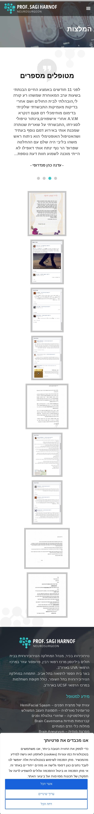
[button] (55, 178)
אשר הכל (46, 784)
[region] (47, 773)
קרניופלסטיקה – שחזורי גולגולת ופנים (61, 716)
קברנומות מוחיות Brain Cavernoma (62, 721)
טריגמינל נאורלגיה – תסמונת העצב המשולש (55, 710)
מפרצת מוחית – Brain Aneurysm (64, 731)
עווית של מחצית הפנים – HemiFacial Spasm (55, 705)
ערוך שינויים (46, 794)
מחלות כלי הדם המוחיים (71, 726)
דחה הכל (46, 804)
